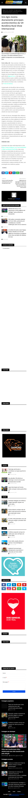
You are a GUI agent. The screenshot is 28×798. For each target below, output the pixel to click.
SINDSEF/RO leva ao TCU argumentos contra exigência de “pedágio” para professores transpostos (16, 211)
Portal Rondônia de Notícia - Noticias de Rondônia (17, 795)
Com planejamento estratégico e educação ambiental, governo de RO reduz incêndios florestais (17, 784)
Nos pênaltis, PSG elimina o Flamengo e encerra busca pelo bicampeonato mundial (16, 480)
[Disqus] (14, 306)
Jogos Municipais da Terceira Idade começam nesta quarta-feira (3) (17, 489)
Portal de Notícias (8, 83)
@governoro (11, 76)
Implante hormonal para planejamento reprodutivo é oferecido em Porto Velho (15, 550)
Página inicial (5, 10)
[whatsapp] (19, 588)
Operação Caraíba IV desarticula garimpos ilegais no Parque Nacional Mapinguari (16, 715)
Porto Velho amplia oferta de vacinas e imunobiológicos (16, 542)
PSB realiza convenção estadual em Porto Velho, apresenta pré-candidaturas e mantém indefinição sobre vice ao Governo (17, 222)
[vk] (4, 588)
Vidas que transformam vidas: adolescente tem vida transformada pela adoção (16, 706)
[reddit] (19, 584)
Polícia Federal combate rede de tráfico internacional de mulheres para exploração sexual (17, 511)
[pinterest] (24, 584)
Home (9, 791)
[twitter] (9, 584)
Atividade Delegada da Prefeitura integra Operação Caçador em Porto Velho (17, 502)
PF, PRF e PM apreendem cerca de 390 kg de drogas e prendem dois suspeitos (17, 520)
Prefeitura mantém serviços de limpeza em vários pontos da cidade (16, 724)
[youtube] (14, 588)
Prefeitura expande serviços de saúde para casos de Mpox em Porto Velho (16, 533)
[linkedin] (14, 584)
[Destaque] (14, 741)
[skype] (24, 588)
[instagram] (9, 588)
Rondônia (11, 10)
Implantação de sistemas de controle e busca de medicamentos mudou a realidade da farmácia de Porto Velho (17, 774)
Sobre (14, 791)
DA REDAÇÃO (5, 755)
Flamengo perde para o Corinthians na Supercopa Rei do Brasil (17, 470)
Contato (19, 791)
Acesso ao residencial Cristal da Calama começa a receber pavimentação (16, 764)
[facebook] (4, 584)
